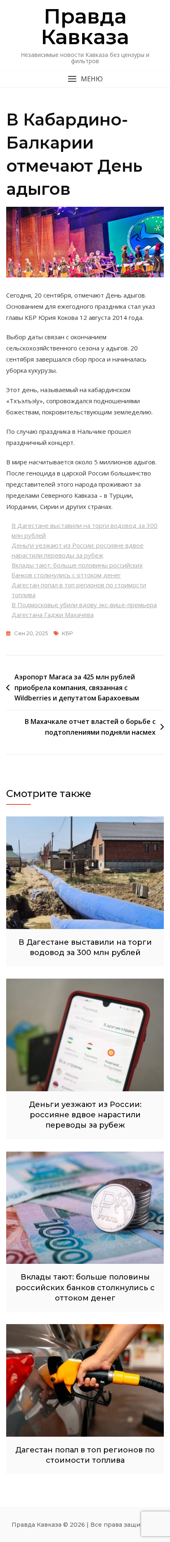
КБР (67, 633)
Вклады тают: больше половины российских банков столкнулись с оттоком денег (85, 1287)
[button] (85, 79)
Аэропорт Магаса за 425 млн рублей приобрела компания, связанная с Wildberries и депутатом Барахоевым (76, 687)
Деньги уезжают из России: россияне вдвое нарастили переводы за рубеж (85, 1115)
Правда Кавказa (85, 27)
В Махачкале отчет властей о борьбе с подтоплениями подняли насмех (90, 727)
